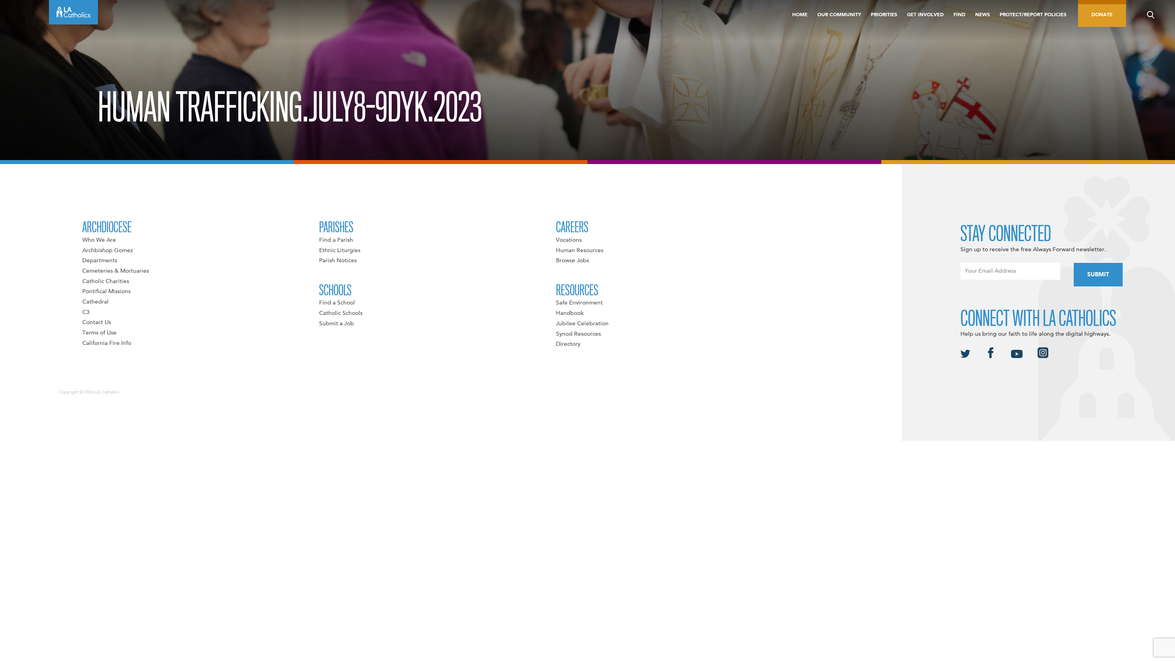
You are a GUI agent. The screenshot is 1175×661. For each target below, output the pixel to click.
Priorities (884, 15)
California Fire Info (106, 343)
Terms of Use (99, 333)
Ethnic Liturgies (339, 251)
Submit (1098, 275)
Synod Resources (578, 334)
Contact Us (96, 322)
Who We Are (99, 240)
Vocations (569, 240)
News (982, 15)
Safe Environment (579, 303)
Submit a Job (336, 324)
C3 (86, 312)
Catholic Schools (341, 313)
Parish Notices (338, 261)
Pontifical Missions (106, 292)
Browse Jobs (572, 261)
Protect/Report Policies (1033, 15)
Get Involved (925, 15)
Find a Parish (336, 240)
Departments (99, 261)
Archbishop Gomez (107, 251)
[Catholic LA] (73, 12)
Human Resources (579, 251)
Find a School (337, 303)
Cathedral (95, 302)
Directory (568, 344)
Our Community (839, 15)
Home (800, 15)
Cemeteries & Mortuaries (115, 271)
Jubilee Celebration (582, 324)
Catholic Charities (105, 281)
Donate (1102, 15)
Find (959, 15)
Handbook (570, 313)
